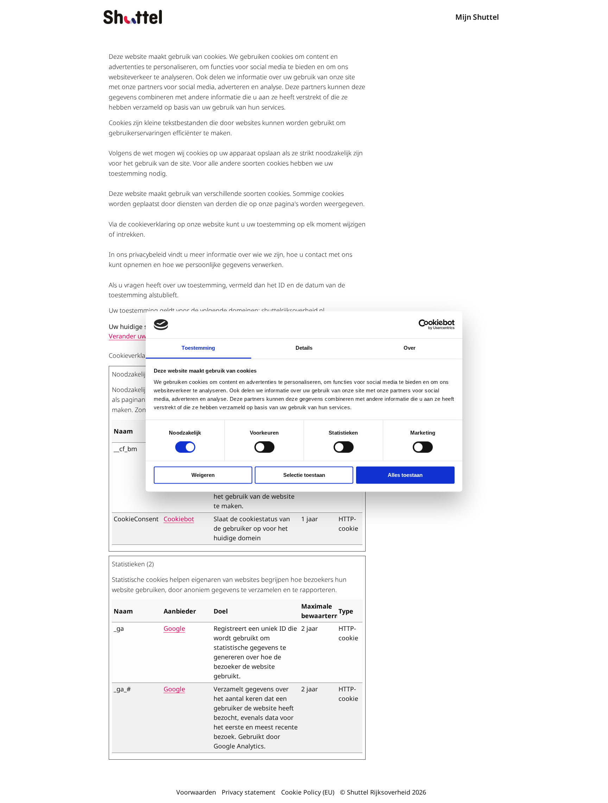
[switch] (264, 447)
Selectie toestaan (304, 475)
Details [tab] (304, 348)
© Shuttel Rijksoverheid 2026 (383, 792)
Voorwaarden (196, 792)
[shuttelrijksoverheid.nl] (138, 17)
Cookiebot (179, 519)
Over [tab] (410, 348)
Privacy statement (249, 792)
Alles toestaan (405, 475)
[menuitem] (477, 16)
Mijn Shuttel (477, 17)
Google (174, 628)
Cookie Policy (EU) (307, 792)
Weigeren (203, 475)
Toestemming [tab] (198, 348)
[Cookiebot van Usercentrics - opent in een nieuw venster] (424, 324)
